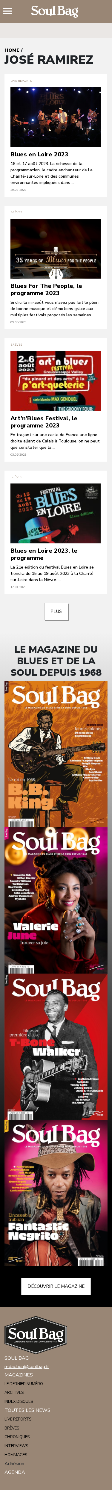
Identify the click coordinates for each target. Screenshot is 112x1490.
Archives (14, 1392)
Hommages (15, 1455)
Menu (10, 12)
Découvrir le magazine (56, 1286)
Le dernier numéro (23, 1384)
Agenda (14, 1472)
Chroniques (17, 1437)
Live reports (17, 1419)
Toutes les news (27, 1410)
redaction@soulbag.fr (26, 1366)
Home (11, 50)
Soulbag (56, 12)
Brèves (11, 1428)
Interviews (16, 1446)
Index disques (18, 1401)
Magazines (18, 1375)
